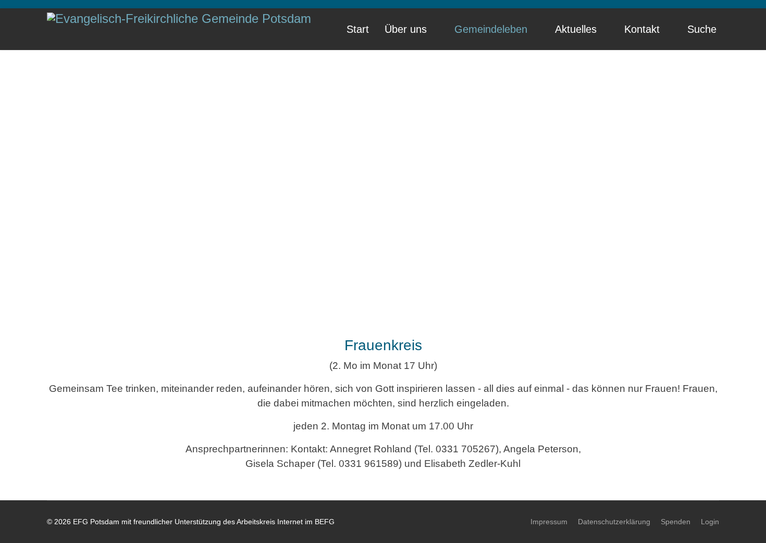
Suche (701, 29)
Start (358, 29)
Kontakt (642, 29)
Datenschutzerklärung (614, 521)
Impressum (548, 521)
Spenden (675, 521)
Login (710, 521)
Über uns (406, 29)
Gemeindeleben (490, 29)
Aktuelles (576, 29)
